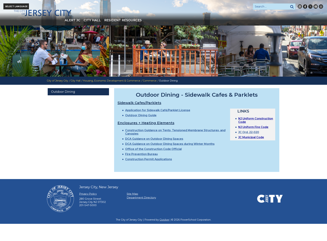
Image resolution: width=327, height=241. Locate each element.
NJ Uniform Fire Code (253, 127)
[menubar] (163, 20)
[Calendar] (300, 6)
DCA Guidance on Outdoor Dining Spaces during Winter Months (170, 144)
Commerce (150, 80)
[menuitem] (72, 20)
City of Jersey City (57, 80)
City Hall (75, 80)
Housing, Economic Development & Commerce (111, 80)
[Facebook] (305, 6)
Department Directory (141, 197)
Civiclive (164, 219)
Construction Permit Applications (148, 159)
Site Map (132, 193)
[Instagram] (321, 6)
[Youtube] (316, 6)
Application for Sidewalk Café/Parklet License (157, 110)
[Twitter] (310, 6)
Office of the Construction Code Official (153, 149)
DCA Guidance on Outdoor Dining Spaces (154, 138)
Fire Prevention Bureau (141, 154)
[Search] (292, 7)
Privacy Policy (88, 193)
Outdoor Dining (63, 92)
